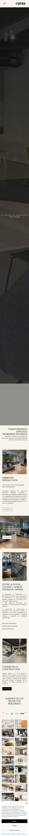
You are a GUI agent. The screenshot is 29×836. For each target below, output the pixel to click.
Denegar (14, 825)
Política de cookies (6, 834)
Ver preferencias (14, 830)
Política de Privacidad (16, 834)
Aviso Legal (24, 834)
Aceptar (14, 821)
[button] (26, 803)
